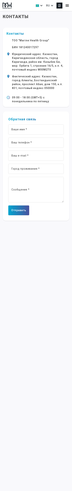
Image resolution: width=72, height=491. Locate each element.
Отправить (18, 210)
